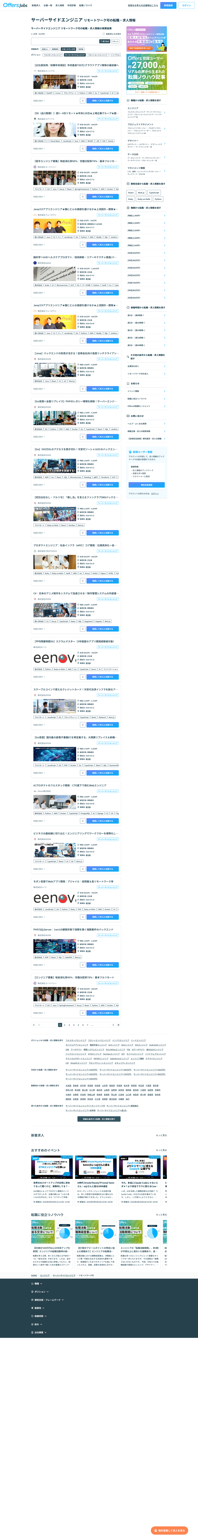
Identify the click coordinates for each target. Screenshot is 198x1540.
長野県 (114, 1090)
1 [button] (60, 1025)
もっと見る (161, 1135)
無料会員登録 (146, 485)
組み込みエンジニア (154, 1049)
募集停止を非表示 (113, 34)
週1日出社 (38, 285)
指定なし (45, 49)
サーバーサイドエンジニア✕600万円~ (82, 1074)
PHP (61, 429)
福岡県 (68, 1099)
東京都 (88, 87)
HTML (111, 573)
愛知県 (136, 1090)
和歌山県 (91, 1094)
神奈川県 (69, 1090)
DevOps (72, 525)
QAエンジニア (127, 1045)
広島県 (121, 1094)
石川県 (92, 1090)
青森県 (76, 1085)
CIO (67, 1063)
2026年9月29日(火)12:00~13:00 (56, 1201)
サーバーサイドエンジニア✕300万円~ (82, 1069)
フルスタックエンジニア (53, 55)
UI (60, 381)
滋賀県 (150, 1090)
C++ (59, 237)
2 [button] (64, 1025)
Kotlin (95, 573)
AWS (90, 93)
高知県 (157, 1094)
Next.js (72, 381)
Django (100, 813)
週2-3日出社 (39, 93)
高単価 (80, 49)
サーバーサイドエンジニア (75, 55)
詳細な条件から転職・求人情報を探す (99, 1119)
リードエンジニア (138, 1040)
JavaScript (67, 141)
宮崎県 (105, 1099)
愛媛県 (150, 1094)
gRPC (96, 477)
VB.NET (90, 141)
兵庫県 (76, 1094)
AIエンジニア (114, 1045)
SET (123, 1054)
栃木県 (126, 1085)
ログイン (186, 5)
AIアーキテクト (138, 1049)
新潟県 (77, 1090)
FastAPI (49, 93)
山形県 (105, 1085)
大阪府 (68, 1094)
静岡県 (128, 1090)
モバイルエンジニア (134, 1054)
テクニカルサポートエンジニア (79, 1058)
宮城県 (90, 1085)
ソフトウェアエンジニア (155, 1054)
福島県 (112, 1085)
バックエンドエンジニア (76, 1054)
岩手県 (83, 1085)
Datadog (87, 477)
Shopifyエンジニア (78, 1063)
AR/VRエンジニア (101, 1058)
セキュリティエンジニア (125, 1063)
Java (76, 141)
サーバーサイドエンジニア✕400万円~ (116, 1069)
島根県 (107, 1094)
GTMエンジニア (95, 1054)
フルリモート (39, 189)
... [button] (92, 1025)
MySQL (118, 189)
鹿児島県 (113, 1099)
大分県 (97, 1099)
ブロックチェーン (70, 93)
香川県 (143, 1094)
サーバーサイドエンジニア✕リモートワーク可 (85, 1105)
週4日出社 (38, 381)
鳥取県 (99, 1094)
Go (96, 93)
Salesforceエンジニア (119, 1058)
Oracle (110, 141)
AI (112, 93)
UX (65, 381)
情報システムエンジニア (94, 1049)
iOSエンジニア (141, 1045)
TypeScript (104, 93)
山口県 (128, 1094)
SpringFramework (82, 189)
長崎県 (83, 1099)
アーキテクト (76, 1049)
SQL (106, 237)
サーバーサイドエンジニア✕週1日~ (112, 1110)
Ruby (47, 573)
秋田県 (97, 1085)
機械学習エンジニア (98, 1045)
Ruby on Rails (52, 525)
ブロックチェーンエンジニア (101, 1063)
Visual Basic (55, 141)
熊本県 (90, 1099)
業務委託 (55, 49)
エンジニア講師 (137, 1058)
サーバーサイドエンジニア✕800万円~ (149, 1074)
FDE (128, 1049)
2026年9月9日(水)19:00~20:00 (99, 1201)
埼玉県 (141, 1085)
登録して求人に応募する (102, 100)
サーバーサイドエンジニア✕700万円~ (116, 1074)
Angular (98, 621)
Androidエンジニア (157, 1045)
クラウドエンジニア (153, 1058)
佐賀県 (76, 1099)
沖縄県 (121, 1099)
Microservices (62, 285)
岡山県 (114, 1094)
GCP (72, 285)
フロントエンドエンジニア (97, 55)
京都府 (157, 1090)
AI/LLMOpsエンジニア (115, 1049)
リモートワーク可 (68, 49)
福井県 (99, 1090)
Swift (104, 285)
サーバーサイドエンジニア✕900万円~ (82, 1078)
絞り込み (106, 41)
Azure (93, 669)
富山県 (85, 1090)
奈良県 (83, 1094)
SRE (67, 1049)
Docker (110, 189)
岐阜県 (121, 1090)
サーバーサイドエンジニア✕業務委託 (122, 1105)
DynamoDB (114, 765)
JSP (97, 141)
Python (82, 93)
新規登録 (168, 5)
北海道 (68, 1085)
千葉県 (148, 1085)
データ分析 (86, 285)
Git (48, 189)
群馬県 (134, 1085)
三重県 (143, 1090)
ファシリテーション (110, 669)
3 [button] (69, 1025)
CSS (103, 141)
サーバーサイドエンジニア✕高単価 (80, 1110)
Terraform (105, 477)
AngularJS (88, 621)
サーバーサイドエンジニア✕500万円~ (149, 1069)
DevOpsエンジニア (111, 1054)
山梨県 (107, 1090)
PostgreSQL (85, 813)
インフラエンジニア (118, 55)
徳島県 (136, 1094)
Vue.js (61, 189)
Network (102, 717)
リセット (115, 41)
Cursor (58, 93)
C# (54, 237)
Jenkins (114, 237)
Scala (47, 285)
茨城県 (119, 1085)
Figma (103, 573)
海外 (127, 1099)
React (69, 189)
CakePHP (68, 957)
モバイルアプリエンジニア (77, 1045)
